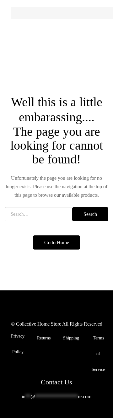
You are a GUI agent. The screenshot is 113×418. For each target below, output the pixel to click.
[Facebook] (51, 412)
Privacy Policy (17, 344)
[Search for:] (56, 214)
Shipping (71, 338)
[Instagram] (61, 412)
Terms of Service (98, 354)
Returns (44, 338)
